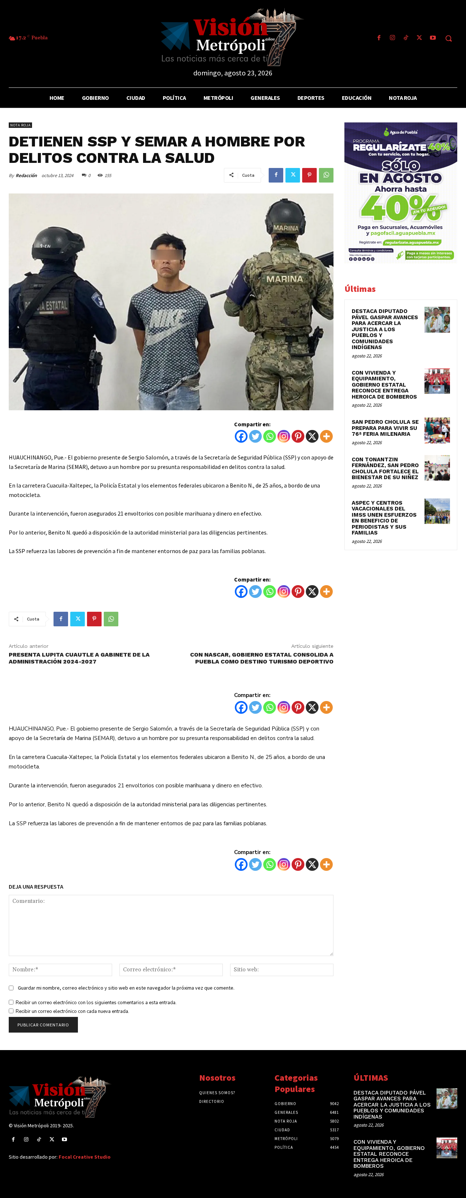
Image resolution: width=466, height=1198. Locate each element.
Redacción (26, 175)
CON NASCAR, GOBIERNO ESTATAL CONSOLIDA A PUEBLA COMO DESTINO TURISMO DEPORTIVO (261, 658)
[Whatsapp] (269, 436)
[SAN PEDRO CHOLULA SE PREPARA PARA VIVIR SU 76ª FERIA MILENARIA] (437, 430)
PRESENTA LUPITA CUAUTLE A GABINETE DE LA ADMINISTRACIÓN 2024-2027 (79, 658)
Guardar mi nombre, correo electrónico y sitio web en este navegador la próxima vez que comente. (126, 987)
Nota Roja (20, 125)
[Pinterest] (309, 175)
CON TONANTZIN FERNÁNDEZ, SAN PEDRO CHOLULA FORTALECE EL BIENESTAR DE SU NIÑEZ (385, 468)
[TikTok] (406, 38)
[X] (312, 436)
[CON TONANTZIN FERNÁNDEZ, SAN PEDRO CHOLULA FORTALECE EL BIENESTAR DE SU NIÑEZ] (437, 468)
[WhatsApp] (326, 175)
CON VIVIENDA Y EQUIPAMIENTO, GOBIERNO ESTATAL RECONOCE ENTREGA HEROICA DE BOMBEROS (384, 384)
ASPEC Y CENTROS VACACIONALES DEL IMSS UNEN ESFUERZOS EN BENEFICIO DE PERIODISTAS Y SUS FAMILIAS (384, 518)
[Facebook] (379, 38)
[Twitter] (419, 38)
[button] (448, 38)
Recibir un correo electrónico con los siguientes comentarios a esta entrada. (96, 1002)
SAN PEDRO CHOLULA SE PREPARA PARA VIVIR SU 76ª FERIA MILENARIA (385, 428)
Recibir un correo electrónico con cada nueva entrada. (72, 1011)
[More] (326, 436)
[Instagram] (392, 38)
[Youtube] (433, 38)
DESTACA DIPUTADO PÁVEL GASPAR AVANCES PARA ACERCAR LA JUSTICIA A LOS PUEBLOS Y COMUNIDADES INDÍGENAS (385, 329)
